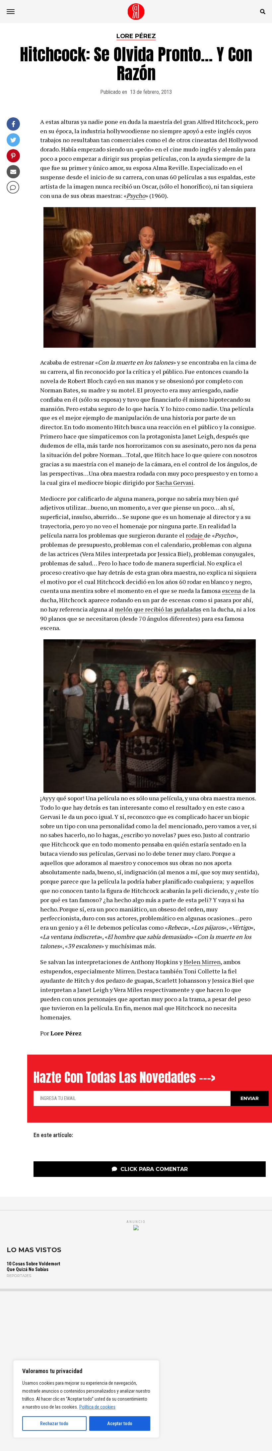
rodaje (195, 535)
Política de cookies (97, 1407)
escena (231, 591)
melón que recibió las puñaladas (158, 609)
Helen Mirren (202, 962)
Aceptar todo (119, 1423)
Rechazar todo (54, 1423)
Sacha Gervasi (174, 483)
